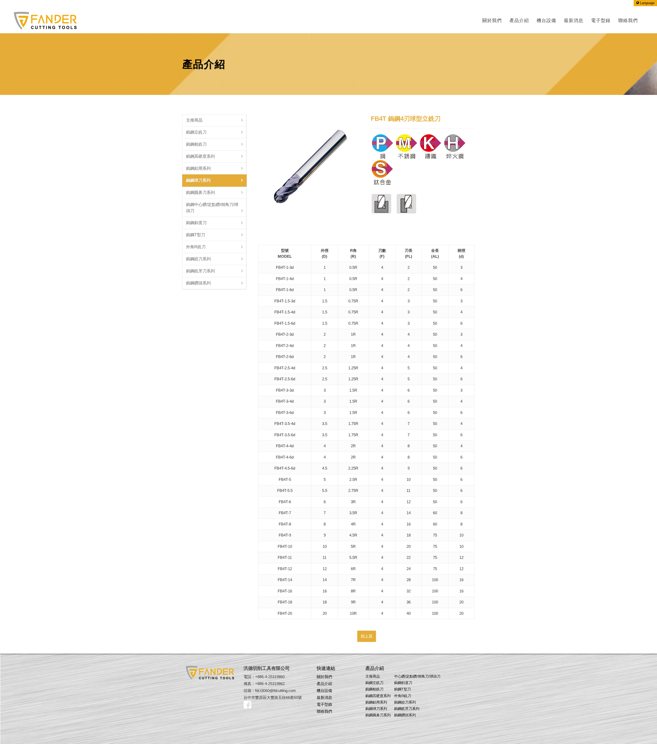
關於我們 (492, 20)
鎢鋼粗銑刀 (196, 144)
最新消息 (324, 697)
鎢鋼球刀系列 (198, 180)
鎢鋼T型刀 (195, 235)
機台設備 (324, 690)
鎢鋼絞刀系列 (198, 259)
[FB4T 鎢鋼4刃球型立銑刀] (310, 166)
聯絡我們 (324, 711)
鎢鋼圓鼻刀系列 (200, 192)
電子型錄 (324, 704)
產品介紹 (519, 20)
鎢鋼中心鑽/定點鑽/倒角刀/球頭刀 (212, 207)
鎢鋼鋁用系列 (198, 168)
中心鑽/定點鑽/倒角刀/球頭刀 (417, 676)
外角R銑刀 (196, 247)
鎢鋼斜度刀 (196, 223)
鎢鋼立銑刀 (196, 132)
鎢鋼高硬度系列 (200, 156)
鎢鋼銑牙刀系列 (200, 271)
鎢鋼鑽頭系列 (198, 283)
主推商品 (194, 120)
